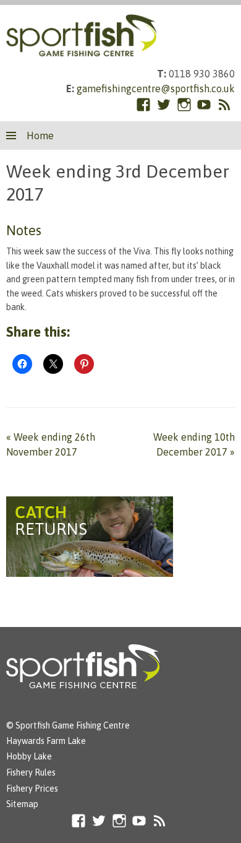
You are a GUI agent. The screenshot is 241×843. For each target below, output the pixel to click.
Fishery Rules (31, 772)
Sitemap (22, 804)
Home (40, 135)
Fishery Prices (32, 788)
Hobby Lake (29, 756)
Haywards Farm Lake (46, 741)
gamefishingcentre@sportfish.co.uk (156, 88)
